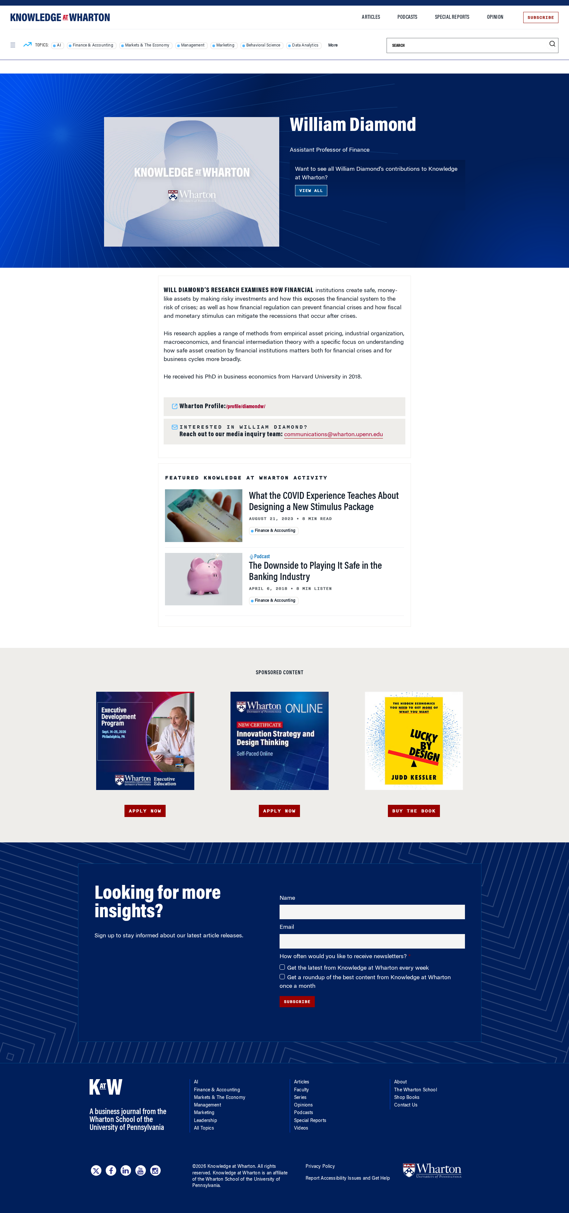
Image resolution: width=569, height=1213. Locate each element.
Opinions (303, 1105)
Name (287, 898)
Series (300, 1098)
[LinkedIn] (126, 1170)
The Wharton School (415, 1090)
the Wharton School (218, 1179)
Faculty (135, 97)
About (400, 1082)
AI (59, 45)
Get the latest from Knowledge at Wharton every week (358, 968)
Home (110, 97)
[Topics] (27, 45)
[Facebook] (111, 1170)
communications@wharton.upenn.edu (333, 435)
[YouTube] (140, 1170)
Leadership (205, 1121)
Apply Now (145, 811)
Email (287, 927)
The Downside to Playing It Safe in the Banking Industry (315, 572)
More (333, 45)
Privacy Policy (320, 1167)
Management (192, 45)
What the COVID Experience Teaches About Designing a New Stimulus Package (324, 502)
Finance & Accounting (93, 45)
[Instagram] (155, 1170)
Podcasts (407, 17)
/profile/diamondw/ (245, 406)
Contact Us (406, 1105)
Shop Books (407, 1098)
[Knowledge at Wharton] (60, 17)
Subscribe (541, 17)
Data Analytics (305, 45)
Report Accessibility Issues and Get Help (348, 1178)
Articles (371, 17)
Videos (301, 1128)
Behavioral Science (263, 45)
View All (311, 190)
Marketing (225, 45)
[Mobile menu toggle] (12, 45)
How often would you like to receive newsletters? (344, 957)
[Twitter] (96, 1170)
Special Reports (452, 17)
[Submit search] (552, 44)
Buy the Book (414, 811)
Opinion (495, 17)
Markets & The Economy (147, 45)
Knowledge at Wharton (231, 1167)
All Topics (204, 1128)
